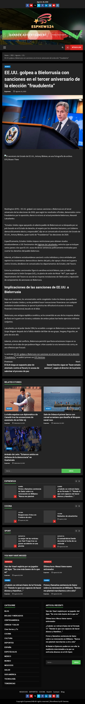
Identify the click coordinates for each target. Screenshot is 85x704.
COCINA (20, 513)
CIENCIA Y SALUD (11, 625)
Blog (63, 692)
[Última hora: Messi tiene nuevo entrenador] (62, 561)
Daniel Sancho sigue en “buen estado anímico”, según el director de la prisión (62, 364)
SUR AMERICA (10, 674)
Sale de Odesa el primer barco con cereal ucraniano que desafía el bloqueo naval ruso (62, 417)
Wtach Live (76, 47)
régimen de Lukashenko (47, 244)
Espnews (7, 91)
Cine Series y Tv (11, 629)
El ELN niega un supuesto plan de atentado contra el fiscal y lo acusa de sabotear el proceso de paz (21, 366)
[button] (4, 47)
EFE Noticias (39, 357)
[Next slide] (79, 481)
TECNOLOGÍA (9, 679)
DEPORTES (21, 536)
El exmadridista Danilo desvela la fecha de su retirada (10, 541)
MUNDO (7, 66)
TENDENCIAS (9, 683)
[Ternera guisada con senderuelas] (50, 516)
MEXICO (7, 656)
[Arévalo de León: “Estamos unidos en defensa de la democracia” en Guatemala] (22, 439)
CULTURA (8, 638)
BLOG (6, 611)
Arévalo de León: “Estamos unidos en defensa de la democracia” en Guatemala (21, 457)
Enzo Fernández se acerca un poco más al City (50, 541)
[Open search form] (62, 47)
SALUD (7, 670)
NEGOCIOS (8, 665)
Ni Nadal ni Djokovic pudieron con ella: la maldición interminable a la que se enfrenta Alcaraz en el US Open (62, 649)
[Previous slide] (76, 481)
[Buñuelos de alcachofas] (10, 516)
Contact (56, 692)
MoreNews (54, 701)
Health (49, 692)
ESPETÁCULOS (10, 652)
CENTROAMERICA (11, 620)
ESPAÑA (20, 486)
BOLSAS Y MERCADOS (13, 616)
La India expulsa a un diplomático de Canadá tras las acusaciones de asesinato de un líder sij (21, 417)
